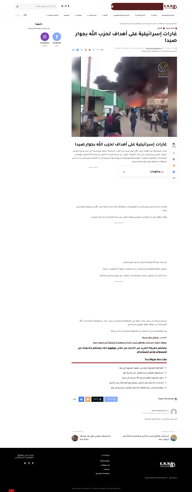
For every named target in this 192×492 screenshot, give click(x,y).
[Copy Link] (81, 50)
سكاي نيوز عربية (150, 338)
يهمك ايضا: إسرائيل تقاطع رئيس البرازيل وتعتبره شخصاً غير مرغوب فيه (130, 343)
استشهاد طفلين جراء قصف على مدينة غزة (143, 373)
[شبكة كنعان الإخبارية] (143, 6)
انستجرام (143, 352)
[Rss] (62, 6)
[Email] (85, 50)
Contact (107, 469)
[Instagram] (65, 6)
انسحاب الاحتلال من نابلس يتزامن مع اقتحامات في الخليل (136, 383)
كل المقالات (105, 465)
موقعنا (111, 348)
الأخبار (159, 28)
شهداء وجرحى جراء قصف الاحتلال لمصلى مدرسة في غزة (137, 388)
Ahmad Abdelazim (153, 48)
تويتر (153, 352)
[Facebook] (68, 6)
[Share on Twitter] (89, 50)
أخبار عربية (170, 28)
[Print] (77, 50)
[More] (73, 50)
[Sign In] (34, 15)
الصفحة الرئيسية (103, 474)
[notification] (29, 15)
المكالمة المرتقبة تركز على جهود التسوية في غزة (141, 368)
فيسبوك (161, 352)
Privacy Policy (105, 461)
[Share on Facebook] (93, 50)
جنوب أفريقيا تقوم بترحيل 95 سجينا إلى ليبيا (143, 378)
